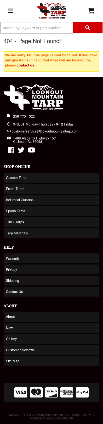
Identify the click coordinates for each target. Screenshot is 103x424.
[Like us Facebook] (11, 151)
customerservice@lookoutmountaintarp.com (45, 131)
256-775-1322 (24, 116)
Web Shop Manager (60, 418)
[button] (51, 27)
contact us (25, 65)
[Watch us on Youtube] (31, 151)
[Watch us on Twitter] (21, 151)
